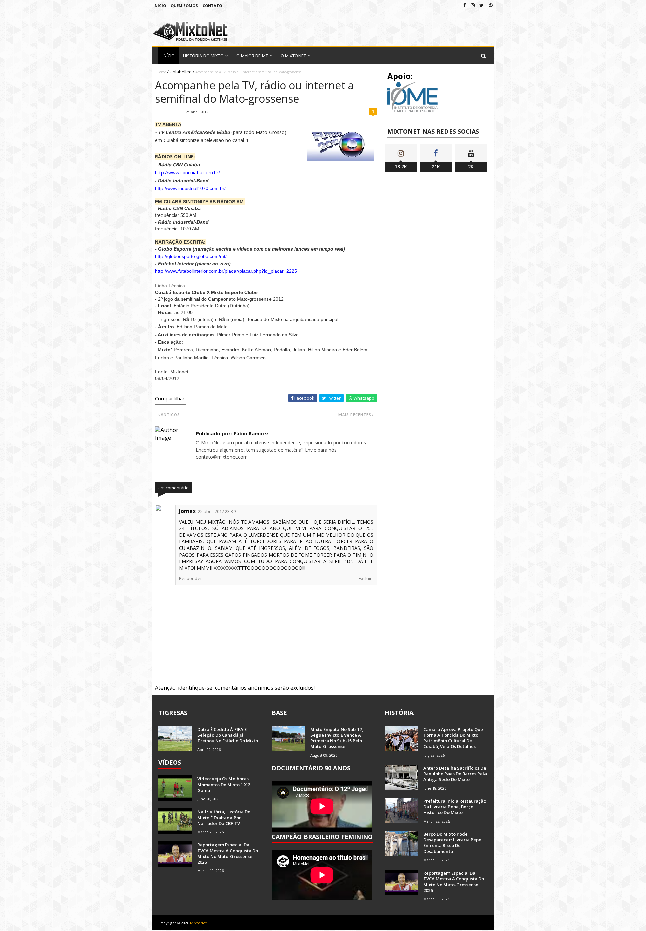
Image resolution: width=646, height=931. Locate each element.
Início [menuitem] (169, 56)
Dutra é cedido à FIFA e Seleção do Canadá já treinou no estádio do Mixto (227, 735)
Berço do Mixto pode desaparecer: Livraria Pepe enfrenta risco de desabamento (452, 842)
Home (161, 72)
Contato (212, 5)
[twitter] (482, 5)
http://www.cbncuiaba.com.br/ (187, 172)
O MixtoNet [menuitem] (293, 56)
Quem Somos (184, 5)
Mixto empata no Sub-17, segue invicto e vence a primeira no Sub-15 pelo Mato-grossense (336, 738)
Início (159, 5)
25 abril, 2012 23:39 (217, 511)
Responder (190, 578)
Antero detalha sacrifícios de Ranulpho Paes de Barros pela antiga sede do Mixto (455, 774)
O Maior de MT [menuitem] (252, 56)
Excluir (365, 578)
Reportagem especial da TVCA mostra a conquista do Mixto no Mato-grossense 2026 (227, 853)
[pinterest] (490, 5)
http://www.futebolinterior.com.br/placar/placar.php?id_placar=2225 (226, 271)
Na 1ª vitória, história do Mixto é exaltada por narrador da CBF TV (223, 817)
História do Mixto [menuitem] (203, 56)
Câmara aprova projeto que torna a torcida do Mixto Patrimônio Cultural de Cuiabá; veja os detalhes (453, 738)
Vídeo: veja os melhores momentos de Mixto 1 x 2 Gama (223, 784)
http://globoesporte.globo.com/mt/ (191, 256)
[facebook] (465, 5)
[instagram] (472, 5)
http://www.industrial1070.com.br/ (190, 188)
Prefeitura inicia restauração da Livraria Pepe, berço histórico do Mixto (454, 807)
